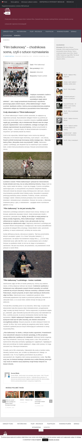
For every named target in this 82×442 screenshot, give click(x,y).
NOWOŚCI (17, 35)
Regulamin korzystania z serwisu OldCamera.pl (15, 6)
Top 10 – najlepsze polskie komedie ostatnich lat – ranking (70, 127)
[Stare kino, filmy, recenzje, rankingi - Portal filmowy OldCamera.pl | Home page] (7, 11)
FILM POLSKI (49, 31)
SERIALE (73, 31)
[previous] (4, 401)
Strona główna (15, 2)
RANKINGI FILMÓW (62, 31)
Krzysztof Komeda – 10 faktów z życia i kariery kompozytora (70, 105)
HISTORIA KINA (21, 31)
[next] (50, 401)
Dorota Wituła (9, 56)
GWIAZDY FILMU (8, 31)
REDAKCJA (70, 2)
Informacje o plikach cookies (29, 2)
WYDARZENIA (7, 35)
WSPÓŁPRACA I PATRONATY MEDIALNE (51, 2)
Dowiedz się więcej (54, 439)
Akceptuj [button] (45, 439)
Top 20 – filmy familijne (69, 89)
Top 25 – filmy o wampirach (71, 140)
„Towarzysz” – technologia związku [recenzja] (40, 401)
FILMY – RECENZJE (36, 31)
